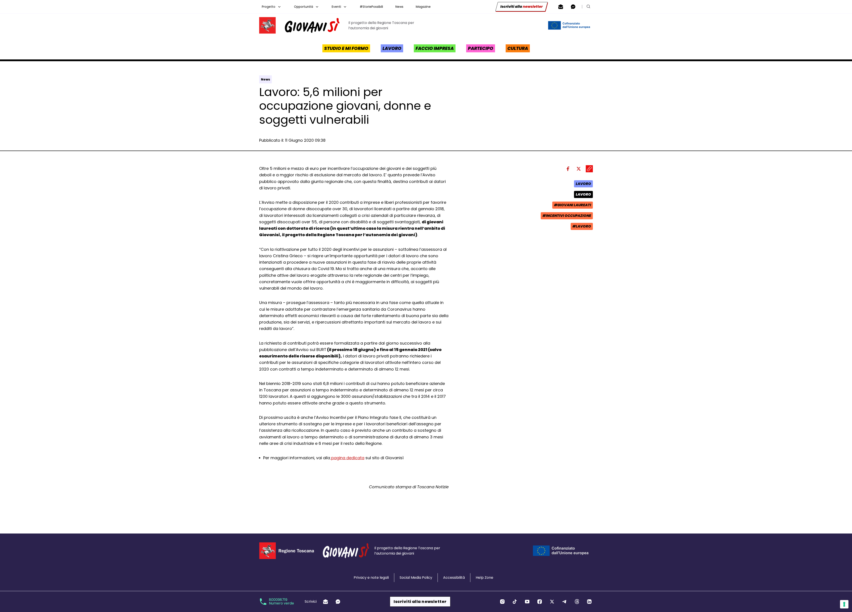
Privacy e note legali (371, 577)
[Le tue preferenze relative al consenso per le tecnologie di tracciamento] (844, 604)
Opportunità (303, 6)
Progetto (268, 6)
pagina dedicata (347, 458)
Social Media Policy (416, 577)
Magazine (423, 6)
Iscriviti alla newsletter (420, 601)
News (399, 6)
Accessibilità (454, 577)
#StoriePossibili (371, 6)
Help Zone (484, 577)
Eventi (336, 6)
